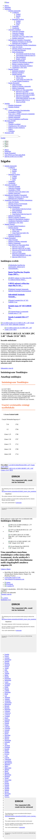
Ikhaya (7, 5)
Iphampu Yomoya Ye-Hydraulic (21, 48)
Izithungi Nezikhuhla (18, 60)
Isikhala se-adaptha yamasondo (21, 86)
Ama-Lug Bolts (20, 102)
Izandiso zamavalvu (18, 38)
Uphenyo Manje (6, 569)
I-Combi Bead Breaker (19, 50)
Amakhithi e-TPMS (18, 35)
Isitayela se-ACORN (22, 91)
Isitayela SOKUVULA (23, 100)
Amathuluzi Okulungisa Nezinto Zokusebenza (22, 45)
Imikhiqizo (8, 9)
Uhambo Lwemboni (14, 124)
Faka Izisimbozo (21, 57)
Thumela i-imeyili (6, 594)
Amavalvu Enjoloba (18, 31)
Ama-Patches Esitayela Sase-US (25, 55)
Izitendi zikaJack (17, 74)
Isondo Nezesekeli (13, 83)
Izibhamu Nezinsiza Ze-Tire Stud (22, 41)
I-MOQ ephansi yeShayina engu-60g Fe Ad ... (18, 284)
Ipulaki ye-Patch (21, 59)
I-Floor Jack (19, 78)
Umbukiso (11, 131)
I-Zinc (18, 17)
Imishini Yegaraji (13, 69)
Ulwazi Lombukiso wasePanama (18, 119)
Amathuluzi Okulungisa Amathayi (22, 66)
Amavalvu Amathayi (14, 29)
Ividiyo (10, 129)
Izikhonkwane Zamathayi (19, 43)
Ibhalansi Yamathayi (18, 72)
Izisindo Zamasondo (14, 11)
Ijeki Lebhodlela (21, 76)
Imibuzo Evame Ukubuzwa (16, 127)
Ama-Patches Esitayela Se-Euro (25, 54)
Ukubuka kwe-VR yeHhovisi (17, 126)
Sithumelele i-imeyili (7, 368)
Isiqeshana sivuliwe (18, 19)
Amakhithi (15, 26)
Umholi (18, 14)
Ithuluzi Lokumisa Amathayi (20, 64)
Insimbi (18, 16)
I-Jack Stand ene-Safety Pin (24, 79)
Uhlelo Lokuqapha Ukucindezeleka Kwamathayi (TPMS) (19, 111)
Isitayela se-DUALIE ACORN (25, 95)
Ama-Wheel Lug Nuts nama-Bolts (22, 90)
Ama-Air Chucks (17, 47)
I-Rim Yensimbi (17, 84)
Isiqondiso (8, 7)
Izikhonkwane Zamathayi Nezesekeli (19, 40)
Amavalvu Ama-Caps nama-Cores (22, 36)
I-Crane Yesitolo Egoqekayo (20, 81)
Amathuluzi (15, 28)
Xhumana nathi (9, 133)
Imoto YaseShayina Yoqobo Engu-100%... (19, 273)
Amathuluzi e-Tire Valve (19, 67)
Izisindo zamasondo (14, 117)
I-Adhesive (15, 12)
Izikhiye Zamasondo (18, 88)
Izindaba (7, 103)
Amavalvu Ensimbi (18, 33)
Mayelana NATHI (10, 121)
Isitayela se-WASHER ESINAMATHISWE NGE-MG (25, 97)
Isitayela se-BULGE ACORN (25, 93)
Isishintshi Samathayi (18, 71)
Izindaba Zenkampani (14, 105)
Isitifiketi (11, 122)
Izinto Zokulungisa (17, 52)
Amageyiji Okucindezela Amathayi (22, 62)
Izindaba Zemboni (13, 107)
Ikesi (6, 108)
